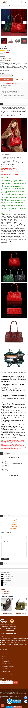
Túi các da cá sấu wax (21, 612)
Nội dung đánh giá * (5, 541)
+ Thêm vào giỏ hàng (19, 79)
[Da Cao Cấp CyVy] (4, 2)
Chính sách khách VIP (6, 663)
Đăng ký (15, 682)
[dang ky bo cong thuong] (14, 701)
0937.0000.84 (8, 83)
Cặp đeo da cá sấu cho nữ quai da (7, 612)
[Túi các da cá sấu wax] (21, 604)
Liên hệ (3, 656)
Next (26, 604)
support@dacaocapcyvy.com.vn (10, 626)
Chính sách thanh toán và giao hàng (8, 666)
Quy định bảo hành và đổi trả (13, 167)
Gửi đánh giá (5, 558)
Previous (2, 604)
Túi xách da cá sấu (17, 5)
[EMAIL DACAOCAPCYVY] (3, 650)
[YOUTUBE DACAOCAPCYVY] (6, 650)
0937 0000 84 (11, 629)
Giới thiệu (2, 690)
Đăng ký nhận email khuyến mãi (6, 680)
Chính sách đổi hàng (5, 668)
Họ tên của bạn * (4, 535)
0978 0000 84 (11, 631)
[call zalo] (25, 701)
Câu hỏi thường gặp (5, 661)
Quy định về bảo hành (6, 671)
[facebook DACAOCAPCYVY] (0, 650)
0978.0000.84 (15, 83)
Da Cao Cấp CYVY (4, 5)
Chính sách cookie (11, 690)
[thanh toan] (19, 2)
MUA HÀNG (7, 79)
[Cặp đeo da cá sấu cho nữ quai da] (7, 604)
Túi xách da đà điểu (5, 591)
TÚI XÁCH (10, 5)
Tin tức (6, 690)
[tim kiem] (22, 2)
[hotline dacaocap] (2, 705)
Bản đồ (3, 658)
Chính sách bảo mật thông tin (7, 674)
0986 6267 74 (11, 633)
